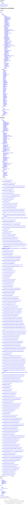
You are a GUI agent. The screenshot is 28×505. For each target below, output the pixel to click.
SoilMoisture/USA (5, 96)
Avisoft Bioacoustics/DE (6, 74)
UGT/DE (4, 105)
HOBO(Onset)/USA (5, 86)
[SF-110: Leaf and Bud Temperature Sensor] (8, 267)
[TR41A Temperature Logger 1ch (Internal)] (8, 253)
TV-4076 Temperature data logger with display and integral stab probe (10, 336)
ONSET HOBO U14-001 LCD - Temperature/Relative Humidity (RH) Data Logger (12, 457)
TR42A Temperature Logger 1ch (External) (7, 251)
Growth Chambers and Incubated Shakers (9, 30)
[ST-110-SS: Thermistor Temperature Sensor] (8, 282)
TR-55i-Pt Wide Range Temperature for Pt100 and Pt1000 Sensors (10, 298)
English (1, 1)
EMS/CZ (4, 78)
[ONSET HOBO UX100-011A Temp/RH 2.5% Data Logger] (10, 415)
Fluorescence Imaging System (8, 29)
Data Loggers (4, 169)
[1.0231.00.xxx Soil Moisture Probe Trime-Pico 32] (9, 197)
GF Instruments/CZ (5, 84)
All (3, 69)
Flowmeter (6, 47)
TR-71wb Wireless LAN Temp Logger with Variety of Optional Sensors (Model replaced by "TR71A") (14, 244)
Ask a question (5, 112)
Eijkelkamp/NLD (5, 81)
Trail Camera (6, 56)
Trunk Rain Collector (5, 142)
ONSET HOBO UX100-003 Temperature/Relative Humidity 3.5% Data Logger (11, 448)
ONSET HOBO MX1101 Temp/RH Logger (7, 190)
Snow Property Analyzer (7, 42)
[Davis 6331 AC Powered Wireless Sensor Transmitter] (9, 234)
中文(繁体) (3, 3)
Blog (0, 485)
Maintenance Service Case (6, 109)
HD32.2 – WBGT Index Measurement (6, 181)
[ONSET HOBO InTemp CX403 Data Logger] (8, 400)
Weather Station (6, 43)
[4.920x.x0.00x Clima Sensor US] (7, 200)
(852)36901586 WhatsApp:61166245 (4, 496)
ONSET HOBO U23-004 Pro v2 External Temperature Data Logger (10, 422)
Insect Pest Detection (5, 166)
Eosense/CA (4, 80)
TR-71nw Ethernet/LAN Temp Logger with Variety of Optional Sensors (11, 260)
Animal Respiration (5, 162)
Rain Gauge (6, 41)
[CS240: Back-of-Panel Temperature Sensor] (8, 285)
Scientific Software (7, 65)
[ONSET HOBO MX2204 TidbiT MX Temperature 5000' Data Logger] (11, 438)
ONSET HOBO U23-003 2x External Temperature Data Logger (10, 428)
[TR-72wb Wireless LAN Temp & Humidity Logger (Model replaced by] (11, 240)
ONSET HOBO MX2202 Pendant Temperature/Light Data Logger (10, 431)
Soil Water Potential (7, 21)
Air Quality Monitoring (7, 38)
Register (1, 11)
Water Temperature (7, 52)
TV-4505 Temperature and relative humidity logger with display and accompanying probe (13, 324)
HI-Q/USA (4, 85)
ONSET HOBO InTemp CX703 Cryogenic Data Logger (9, 393)
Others (4, 62)
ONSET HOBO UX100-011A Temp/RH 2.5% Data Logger (9, 416)
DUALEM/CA (5, 76)
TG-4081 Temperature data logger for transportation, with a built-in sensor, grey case (12, 381)
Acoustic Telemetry (7, 46)
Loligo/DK (4, 89)
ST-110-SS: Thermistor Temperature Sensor (7, 283)
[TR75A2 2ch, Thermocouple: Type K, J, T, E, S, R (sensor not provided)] (12, 222)
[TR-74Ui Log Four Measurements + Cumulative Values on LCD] (11, 305)
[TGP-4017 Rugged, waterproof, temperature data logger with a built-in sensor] (12, 355)
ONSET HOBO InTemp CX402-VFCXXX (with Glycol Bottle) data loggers (11, 399)
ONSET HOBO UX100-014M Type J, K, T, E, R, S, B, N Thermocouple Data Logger (12, 451)
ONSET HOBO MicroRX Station (6, 413)
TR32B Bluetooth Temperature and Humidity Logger (8, 221)
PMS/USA (4, 91)
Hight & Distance (5, 136)
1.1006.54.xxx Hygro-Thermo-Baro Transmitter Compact (9, 207)
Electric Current (6, 63)
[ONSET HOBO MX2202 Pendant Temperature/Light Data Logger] (11, 429)
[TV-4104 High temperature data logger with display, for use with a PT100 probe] (12, 308)
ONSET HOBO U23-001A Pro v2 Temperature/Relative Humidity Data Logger (11, 419)
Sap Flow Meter (6, 34)
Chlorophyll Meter (7, 27)
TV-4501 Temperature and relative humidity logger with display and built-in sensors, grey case (13, 327)
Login (1, 12)
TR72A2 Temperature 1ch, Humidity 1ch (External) (8, 184)
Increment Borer (6, 31)
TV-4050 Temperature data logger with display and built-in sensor (10, 315)
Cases (2, 487)
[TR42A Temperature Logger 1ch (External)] (8, 250)
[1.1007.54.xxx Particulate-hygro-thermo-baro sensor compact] (10, 203)
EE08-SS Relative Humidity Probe (6, 387)
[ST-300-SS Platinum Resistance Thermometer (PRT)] (9, 279)
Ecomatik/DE (4, 79)
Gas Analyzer (6, 40)
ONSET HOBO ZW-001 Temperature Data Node (8, 463)
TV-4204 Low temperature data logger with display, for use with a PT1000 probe (12, 318)
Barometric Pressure (5, 145)
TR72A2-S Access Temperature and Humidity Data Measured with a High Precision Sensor (13, 210)
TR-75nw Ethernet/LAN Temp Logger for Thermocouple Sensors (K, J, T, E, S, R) (12, 266)
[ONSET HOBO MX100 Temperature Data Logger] (9, 432)
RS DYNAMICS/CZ (5, 93)
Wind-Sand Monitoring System (8, 44)
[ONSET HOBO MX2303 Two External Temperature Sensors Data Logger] (12, 403)
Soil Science (4, 15)
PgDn (3, 476)
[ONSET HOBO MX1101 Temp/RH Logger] (8, 188)
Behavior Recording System (6, 164)
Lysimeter (6, 16)
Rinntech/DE (4, 94)
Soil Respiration (6, 24)
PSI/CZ (4, 92)
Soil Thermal (6, 22)
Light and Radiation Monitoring (7, 147)
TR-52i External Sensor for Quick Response (7, 295)
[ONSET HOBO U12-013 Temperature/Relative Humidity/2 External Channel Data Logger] (14, 435)
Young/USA (4, 106)
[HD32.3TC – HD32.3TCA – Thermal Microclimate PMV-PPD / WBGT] (12, 194)
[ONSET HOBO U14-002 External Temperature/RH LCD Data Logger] (11, 444)
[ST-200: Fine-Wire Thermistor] (7, 276)
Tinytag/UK (4, 101)
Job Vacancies (2, 495)
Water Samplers (6, 51)
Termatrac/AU (5, 100)
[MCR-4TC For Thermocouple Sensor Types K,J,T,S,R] (9, 302)
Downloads (4, 111)
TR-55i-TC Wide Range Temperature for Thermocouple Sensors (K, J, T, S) (11, 301)
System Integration (5, 59)
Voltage (5, 67)
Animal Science (5, 54)
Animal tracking (6, 57)
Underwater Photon (7, 53)
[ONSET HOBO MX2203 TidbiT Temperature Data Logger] (10, 441)
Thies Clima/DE (5, 104)
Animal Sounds (6, 58)
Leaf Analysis (6, 32)
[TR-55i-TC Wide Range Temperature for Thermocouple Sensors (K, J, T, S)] (12, 299)
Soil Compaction (7, 17)
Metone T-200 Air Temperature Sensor (6, 390)
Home (2, 13)
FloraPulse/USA (5, 83)
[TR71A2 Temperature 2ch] (6, 228)
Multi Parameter (6, 48)
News (4, 108)
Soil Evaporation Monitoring (8, 18)
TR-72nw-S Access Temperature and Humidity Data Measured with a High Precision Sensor (13, 187)
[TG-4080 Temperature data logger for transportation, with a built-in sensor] (12, 377)
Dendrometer (6, 28)
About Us (4, 114)
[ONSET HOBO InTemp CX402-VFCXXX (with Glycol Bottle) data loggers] (12, 397)
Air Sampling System (7, 39)
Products (3, 14)
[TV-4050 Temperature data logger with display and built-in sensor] (11, 314)
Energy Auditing (6, 64)
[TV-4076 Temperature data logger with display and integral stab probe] (11, 335)
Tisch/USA (4, 102)
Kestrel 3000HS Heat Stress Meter (6, 384)
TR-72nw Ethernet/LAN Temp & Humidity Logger (8, 263)
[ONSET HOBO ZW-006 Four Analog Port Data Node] (9, 470)
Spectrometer (4, 140)
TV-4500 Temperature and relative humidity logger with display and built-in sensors (12, 321)
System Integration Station (8, 60)
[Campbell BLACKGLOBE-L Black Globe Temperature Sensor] (11, 237)
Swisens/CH (4, 98)
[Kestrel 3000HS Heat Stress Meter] (7, 383)
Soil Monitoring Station (7, 19)
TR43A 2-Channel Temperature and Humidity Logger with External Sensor (11, 257)
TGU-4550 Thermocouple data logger (6, 354)
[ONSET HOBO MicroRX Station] (7, 412)
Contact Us (4, 113)
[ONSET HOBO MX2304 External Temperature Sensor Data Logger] (11, 406)
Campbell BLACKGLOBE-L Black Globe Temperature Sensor (9, 238)
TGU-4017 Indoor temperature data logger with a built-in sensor (10, 339)
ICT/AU (4, 87)
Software (6, 61)
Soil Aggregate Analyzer (7, 25)
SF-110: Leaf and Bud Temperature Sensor (7, 269)
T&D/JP (4, 99)
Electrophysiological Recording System (9, 55)
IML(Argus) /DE (5, 88)
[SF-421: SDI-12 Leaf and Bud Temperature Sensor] (9, 270)
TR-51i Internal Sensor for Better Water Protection (8, 292)
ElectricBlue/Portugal (5, 82)
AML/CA (4, 71)
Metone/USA (4, 90)
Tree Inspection (6, 35)
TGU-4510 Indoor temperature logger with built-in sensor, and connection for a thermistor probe (14, 348)
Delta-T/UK (4, 77)
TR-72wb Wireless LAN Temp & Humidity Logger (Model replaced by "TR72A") (12, 241)
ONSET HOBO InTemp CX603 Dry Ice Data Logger (8, 396)
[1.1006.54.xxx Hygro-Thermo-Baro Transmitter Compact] (10, 206)
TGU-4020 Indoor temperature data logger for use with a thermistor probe (11, 345)
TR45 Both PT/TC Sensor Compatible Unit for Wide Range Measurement (11, 289)
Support (3, 110)
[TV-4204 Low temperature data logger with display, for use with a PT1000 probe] (12, 317)
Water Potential (6, 36)
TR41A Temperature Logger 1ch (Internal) (7, 254)
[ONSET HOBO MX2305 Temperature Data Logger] (9, 409)
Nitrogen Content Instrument (6, 138)
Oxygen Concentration (7, 23)
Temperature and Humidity (6, 149)
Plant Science (4, 26)
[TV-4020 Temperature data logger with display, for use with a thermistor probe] (12, 311)
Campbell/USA (5, 75)
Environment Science (5, 37)
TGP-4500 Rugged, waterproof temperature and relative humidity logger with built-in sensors (13, 368)
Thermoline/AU (5, 103)
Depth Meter (6, 49)
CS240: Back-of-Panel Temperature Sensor (7, 286)
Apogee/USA (4, 72)
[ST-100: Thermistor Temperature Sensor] (8, 273)
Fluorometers (4, 134)
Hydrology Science (4, 151)
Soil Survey (6, 68)
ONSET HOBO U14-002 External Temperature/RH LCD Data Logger (10, 445)
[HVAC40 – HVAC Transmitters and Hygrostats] (9, 191)
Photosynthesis (6, 33)
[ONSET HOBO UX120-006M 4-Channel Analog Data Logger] (10, 464)
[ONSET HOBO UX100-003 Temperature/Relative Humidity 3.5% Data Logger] (12, 447)
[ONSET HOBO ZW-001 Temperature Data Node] (9, 461)
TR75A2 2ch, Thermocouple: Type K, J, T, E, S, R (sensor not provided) (11, 224)
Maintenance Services (4, 492)
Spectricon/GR (5, 95)
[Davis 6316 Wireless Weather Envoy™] (8, 231)
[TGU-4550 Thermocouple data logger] (8, 352)
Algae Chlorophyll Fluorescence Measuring (10, 45)
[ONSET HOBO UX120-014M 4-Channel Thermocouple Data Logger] (11, 467)
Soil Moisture (6, 20)
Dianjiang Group (5, 70)
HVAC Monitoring (7, 66)
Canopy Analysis (5, 132)
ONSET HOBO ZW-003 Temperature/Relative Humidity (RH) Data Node (11, 460)
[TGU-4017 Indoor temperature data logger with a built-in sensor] (11, 338)
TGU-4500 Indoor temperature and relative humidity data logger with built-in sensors (12, 342)
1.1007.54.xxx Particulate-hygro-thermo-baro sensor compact (9, 204)
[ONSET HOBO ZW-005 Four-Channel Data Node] (9, 473)
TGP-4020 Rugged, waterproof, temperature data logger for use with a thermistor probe (13, 351)
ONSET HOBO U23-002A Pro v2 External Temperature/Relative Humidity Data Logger (13, 425)
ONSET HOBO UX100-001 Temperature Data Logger (8, 454)
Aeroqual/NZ (4, 73)
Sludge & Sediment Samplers (8, 50)
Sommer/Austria (5, 97)
